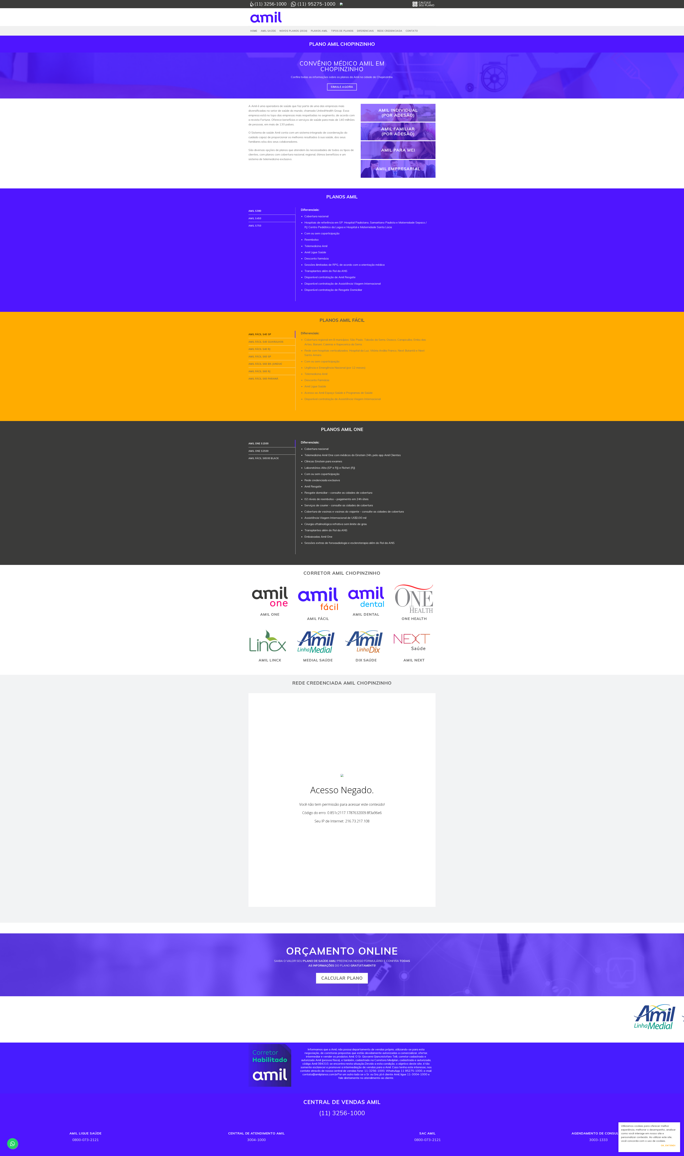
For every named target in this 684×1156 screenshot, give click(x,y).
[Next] (666, 1019)
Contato (412, 30)
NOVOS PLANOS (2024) (293, 30)
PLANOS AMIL (319, 30)
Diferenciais (365, 30)
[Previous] (18, 1019)
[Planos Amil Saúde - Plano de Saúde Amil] (266, 17)
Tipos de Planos (342, 30)
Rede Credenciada (389, 30)
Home (253, 30)
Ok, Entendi (668, 1145)
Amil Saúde (268, 30)
